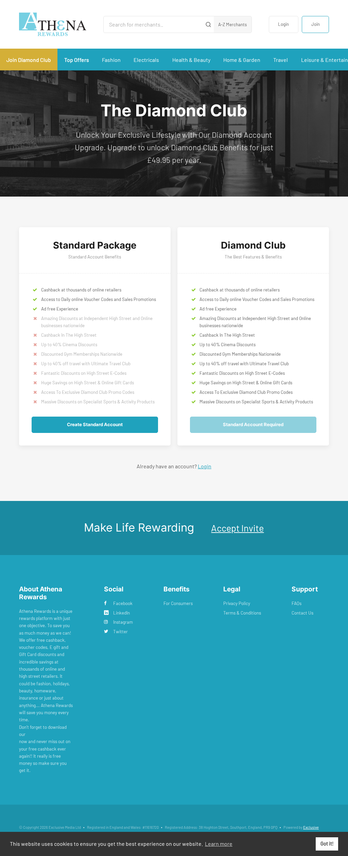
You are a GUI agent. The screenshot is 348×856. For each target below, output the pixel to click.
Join (315, 24)
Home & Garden (241, 59)
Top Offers (76, 59)
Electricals (146, 59)
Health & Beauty (191, 59)
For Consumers (178, 603)
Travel (280, 59)
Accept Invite (237, 527)
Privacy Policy (236, 603)
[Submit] (208, 24)
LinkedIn (121, 613)
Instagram (123, 622)
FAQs (296, 603)
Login (283, 24)
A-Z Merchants (232, 24)
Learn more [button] (218, 843)
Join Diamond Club (28, 59)
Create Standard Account (95, 424)
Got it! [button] (327, 843)
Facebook (123, 603)
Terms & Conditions (242, 613)
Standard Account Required (253, 424)
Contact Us (302, 613)
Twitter (120, 631)
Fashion (111, 59)
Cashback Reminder (46, 734)
